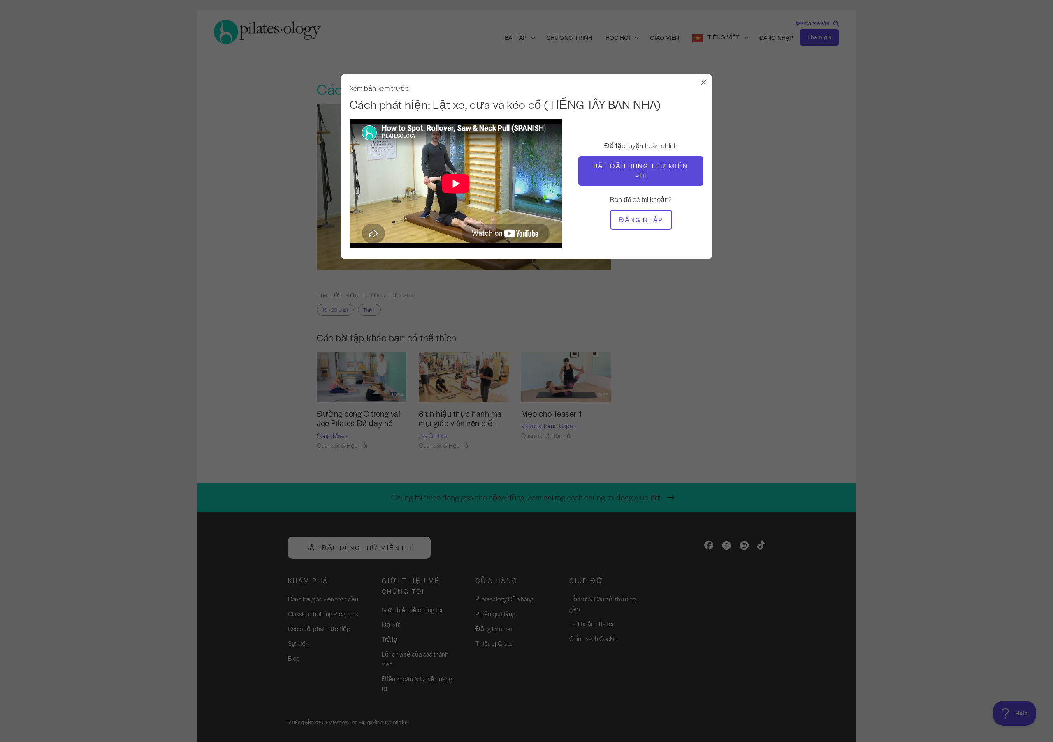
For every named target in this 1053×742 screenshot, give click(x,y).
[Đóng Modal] (703, 83)
